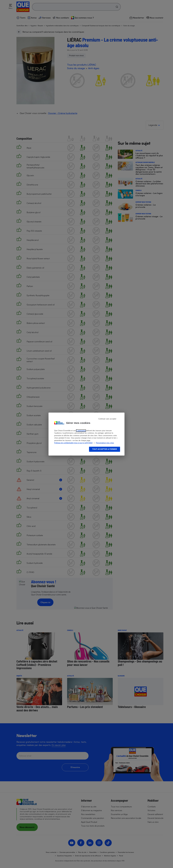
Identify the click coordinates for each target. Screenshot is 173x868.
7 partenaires (81, 431)
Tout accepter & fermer (104, 449)
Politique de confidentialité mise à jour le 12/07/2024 (73, 443)
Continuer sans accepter (107, 419)
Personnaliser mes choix (105, 443)
